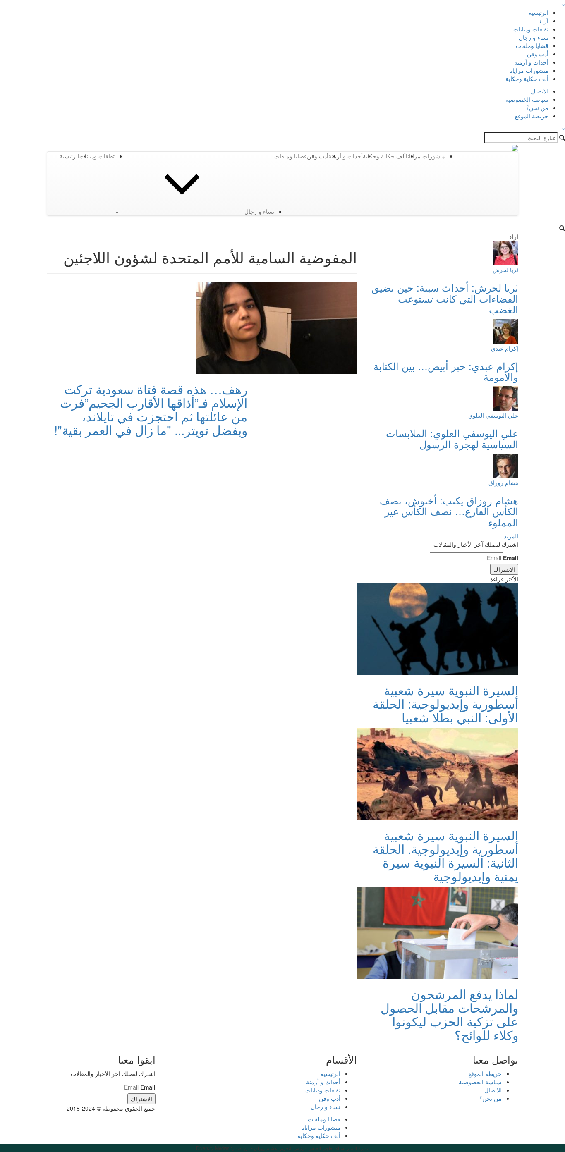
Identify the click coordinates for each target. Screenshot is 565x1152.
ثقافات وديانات (530, 29)
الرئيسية (538, 12)
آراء (543, 21)
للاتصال (539, 91)
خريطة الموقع (531, 116)
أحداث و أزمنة (531, 62)
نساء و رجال (533, 37)
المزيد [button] (511, 536)
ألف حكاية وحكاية (526, 78)
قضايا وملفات (532, 45)
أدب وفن (537, 54)
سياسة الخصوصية (526, 99)
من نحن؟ (537, 107)
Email (510, 558)
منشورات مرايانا (528, 70)
